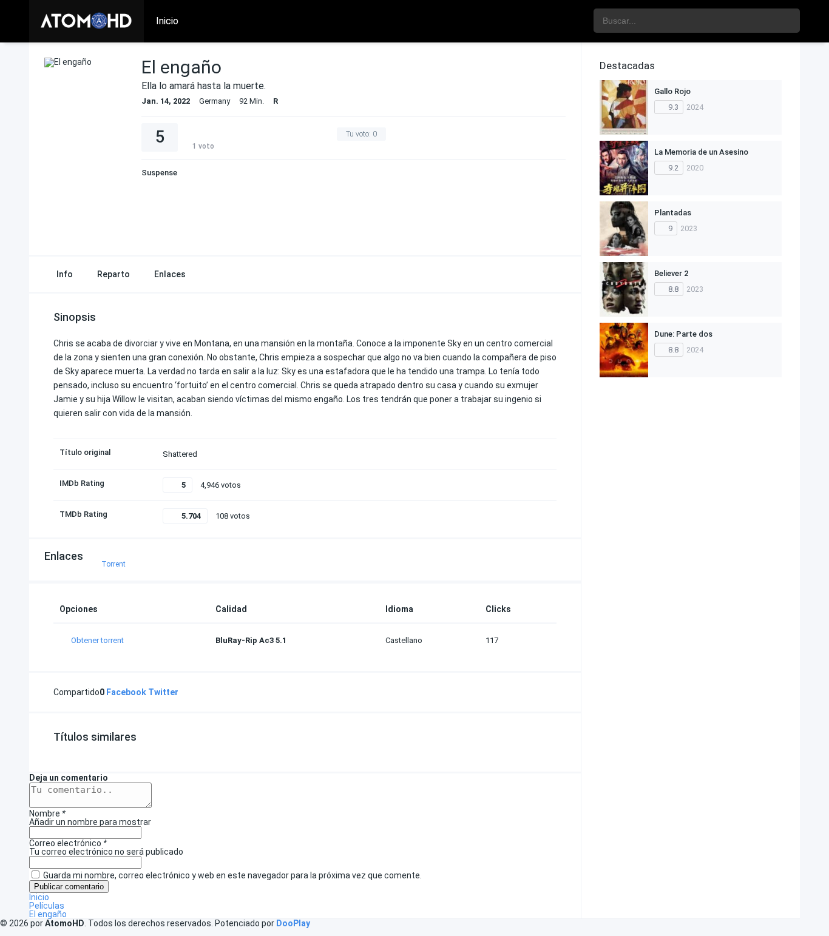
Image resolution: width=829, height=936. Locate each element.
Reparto (113, 274)
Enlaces (170, 274)
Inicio (167, 21)
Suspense (159, 173)
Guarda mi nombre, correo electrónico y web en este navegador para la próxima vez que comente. (232, 875)
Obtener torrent (97, 640)
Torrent (113, 564)
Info (64, 274)
